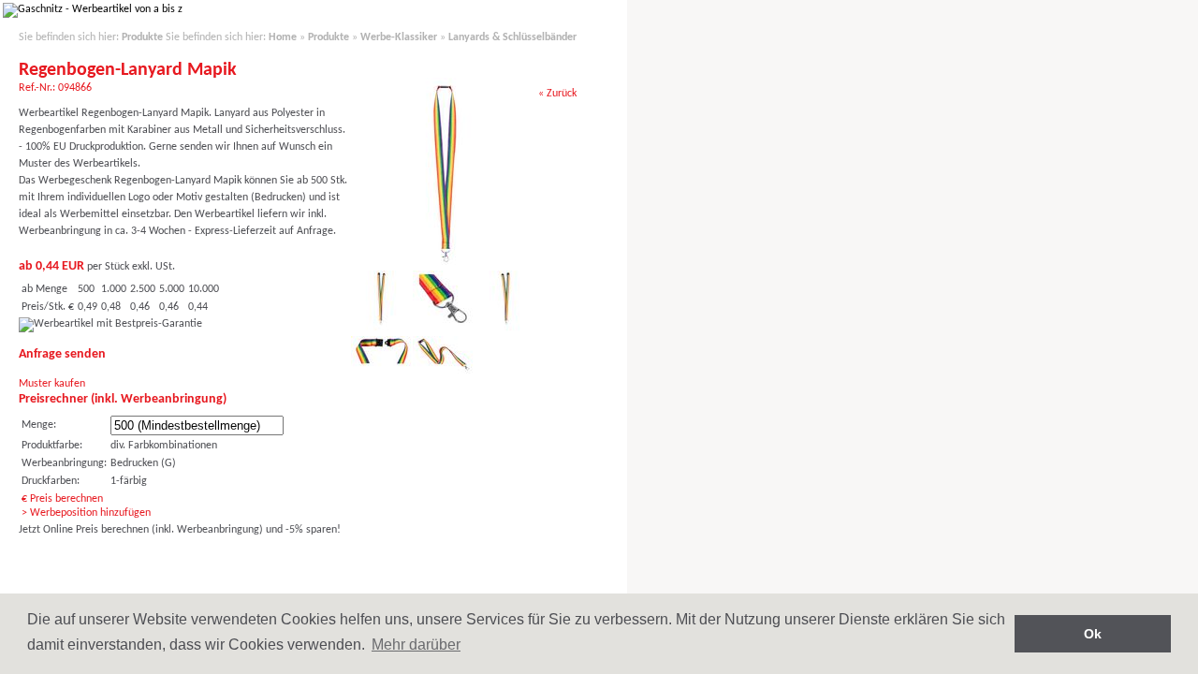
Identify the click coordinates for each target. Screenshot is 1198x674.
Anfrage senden (62, 354)
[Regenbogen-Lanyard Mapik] (445, 263)
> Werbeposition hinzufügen (86, 513)
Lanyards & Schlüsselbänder (512, 37)
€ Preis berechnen (62, 499)
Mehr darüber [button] (416, 644)
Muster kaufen (52, 383)
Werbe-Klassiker (398, 37)
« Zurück (557, 93)
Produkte (142, 37)
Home (283, 37)
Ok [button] (1093, 633)
